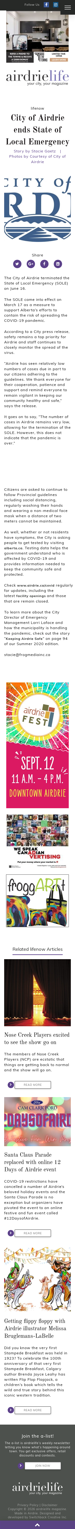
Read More (33, 1084)
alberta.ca (13, 548)
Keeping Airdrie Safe (24, 639)
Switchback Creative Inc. (48, 1517)
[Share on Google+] (31, 264)
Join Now (42, 1465)
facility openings (31, 596)
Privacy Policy (28, 1505)
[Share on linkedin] (58, 264)
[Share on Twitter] (17, 264)
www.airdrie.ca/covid (36, 585)
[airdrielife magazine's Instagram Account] (55, 4)
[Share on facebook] (44, 264)
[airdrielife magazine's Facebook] (46, 4)
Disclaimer (50, 1505)
